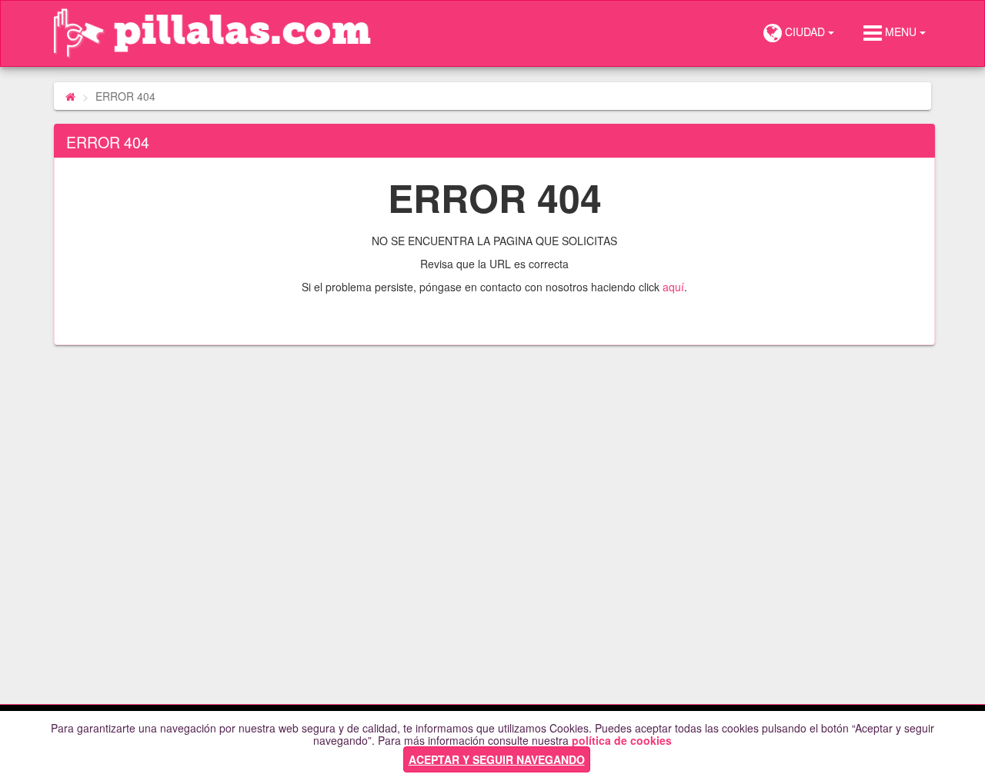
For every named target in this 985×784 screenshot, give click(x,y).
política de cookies (622, 740)
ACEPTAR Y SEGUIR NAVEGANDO (497, 759)
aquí (673, 286)
